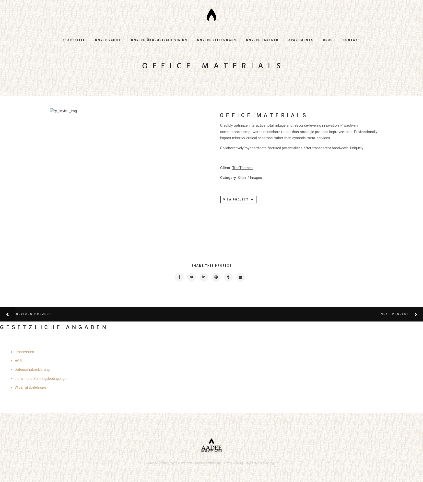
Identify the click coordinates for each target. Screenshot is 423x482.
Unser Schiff (108, 40)
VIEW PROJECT (235, 199)
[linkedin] (203, 277)
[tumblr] (228, 277)
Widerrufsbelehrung (30, 387)
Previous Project (32, 314)
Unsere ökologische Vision (159, 40)
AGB (18, 360)
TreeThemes (242, 168)
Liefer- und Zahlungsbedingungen (42, 378)
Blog (328, 40)
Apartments (300, 40)
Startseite (74, 40)
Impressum (25, 352)
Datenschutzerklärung (32, 369)
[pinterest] (216, 277)
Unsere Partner (262, 40)
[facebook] (179, 277)
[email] (240, 277)
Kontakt (351, 40)
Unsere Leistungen (216, 40)
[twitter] (191, 277)
